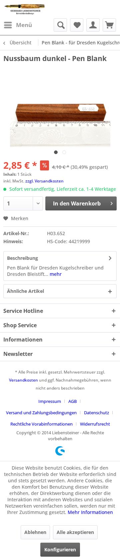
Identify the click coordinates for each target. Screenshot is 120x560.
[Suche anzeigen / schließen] (60, 25)
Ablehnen (35, 532)
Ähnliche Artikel (25, 291)
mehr (55, 274)
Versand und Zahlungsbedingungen (41, 413)
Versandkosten (23, 380)
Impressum (49, 401)
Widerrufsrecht (95, 424)
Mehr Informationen (90, 512)
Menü (24, 25)
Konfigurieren (60, 549)
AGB (72, 401)
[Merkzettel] (76, 25)
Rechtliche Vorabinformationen (41, 424)
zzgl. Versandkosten (44, 181)
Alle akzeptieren (75, 532)
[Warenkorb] (109, 25)
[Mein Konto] (93, 25)
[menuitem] (17, 25)
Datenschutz (96, 413)
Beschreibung (22, 258)
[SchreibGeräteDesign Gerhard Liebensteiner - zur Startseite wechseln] (24, 9)
